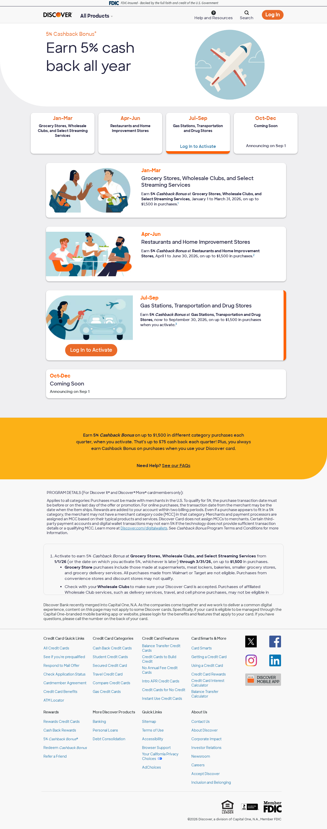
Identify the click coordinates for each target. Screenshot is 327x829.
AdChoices (151, 767)
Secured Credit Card (110, 666)
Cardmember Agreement (64, 683)
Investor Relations (206, 748)
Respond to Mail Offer (61, 666)
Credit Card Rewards (208, 674)
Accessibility (152, 739)
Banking (99, 722)
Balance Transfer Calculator (204, 694)
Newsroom (200, 756)
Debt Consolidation (109, 739)
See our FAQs (176, 465)
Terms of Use (153, 730)
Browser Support (156, 748)
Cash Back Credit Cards (112, 648)
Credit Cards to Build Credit (159, 659)
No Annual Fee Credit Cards (160, 670)
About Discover (204, 730)
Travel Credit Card (108, 674)
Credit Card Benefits (60, 692)
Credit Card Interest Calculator (207, 683)
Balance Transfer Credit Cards (161, 648)
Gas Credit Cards (107, 692)
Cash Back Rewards (59, 730)
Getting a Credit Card (209, 657)
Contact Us (200, 722)
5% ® (60, 739)
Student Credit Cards (110, 657)
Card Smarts (201, 648)
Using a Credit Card (207, 666)
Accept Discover (205, 774)
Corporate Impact (206, 739)
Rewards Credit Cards (61, 722)
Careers (198, 765)
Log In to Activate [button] (93, 351)
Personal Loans (105, 730)
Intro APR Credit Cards (160, 681)
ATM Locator (53, 700)
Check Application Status (64, 674)
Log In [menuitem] (274, 15)
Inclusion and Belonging (211, 782)
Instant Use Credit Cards (162, 699)
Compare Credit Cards (111, 683)
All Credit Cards (56, 648)
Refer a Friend (55, 756)
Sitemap (149, 722)
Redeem (65, 748)
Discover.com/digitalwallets (144, 528)
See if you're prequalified (64, 657)
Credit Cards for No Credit (163, 690)
